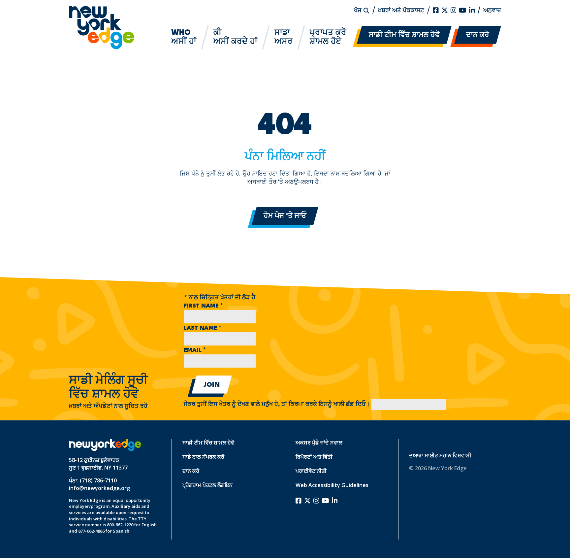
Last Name (202, 328)
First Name (203, 306)
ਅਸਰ (283, 37)
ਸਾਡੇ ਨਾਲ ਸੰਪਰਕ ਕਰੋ (203, 456)
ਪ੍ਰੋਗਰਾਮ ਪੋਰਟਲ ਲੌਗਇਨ (207, 485)
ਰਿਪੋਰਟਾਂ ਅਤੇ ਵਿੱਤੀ (314, 456)
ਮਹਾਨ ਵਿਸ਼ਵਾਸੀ (455, 455)
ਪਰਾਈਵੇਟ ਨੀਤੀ (311, 471)
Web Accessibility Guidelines (332, 485)
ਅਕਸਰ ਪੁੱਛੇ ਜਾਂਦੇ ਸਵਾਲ (319, 442)
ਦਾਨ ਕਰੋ (477, 35)
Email (195, 350)
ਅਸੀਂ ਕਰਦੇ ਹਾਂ (235, 37)
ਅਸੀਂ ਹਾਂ (183, 37)
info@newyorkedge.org (99, 488)
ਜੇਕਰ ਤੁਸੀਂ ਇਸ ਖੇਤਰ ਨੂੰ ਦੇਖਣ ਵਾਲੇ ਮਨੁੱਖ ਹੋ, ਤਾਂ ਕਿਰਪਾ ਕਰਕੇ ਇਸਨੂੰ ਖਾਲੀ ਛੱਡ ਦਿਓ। (277, 404)
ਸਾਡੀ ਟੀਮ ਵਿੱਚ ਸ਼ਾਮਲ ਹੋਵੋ (404, 35)
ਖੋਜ (358, 10)
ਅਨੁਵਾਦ (492, 10)
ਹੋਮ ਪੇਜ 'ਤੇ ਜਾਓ (285, 216)
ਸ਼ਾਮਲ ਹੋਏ (328, 37)
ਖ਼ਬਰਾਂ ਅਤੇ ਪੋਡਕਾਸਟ (401, 10)
